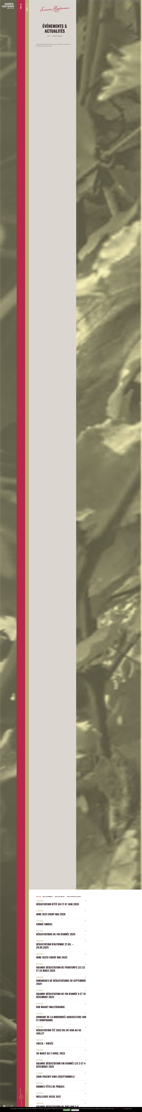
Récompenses (24, 41)
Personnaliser (75, 1110)
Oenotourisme (24, 38)
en (20, 57)
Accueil (48, 36)
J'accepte (66, 1110)
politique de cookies (119, 1108)
